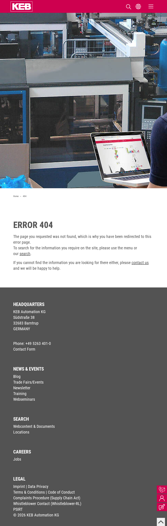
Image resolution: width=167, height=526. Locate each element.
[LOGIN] (162, 498)
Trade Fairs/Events (28, 382)
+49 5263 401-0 (38, 343)
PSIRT (18, 509)
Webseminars (24, 399)
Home (16, 196)
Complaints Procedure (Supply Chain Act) (46, 497)
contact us (140, 262)
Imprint (19, 486)
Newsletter (21, 387)
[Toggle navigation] (150, 6)
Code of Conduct (61, 492)
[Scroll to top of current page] (161, 522)
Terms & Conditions (29, 492)
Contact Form (24, 349)
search (25, 253)
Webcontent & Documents (34, 426)
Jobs (17, 459)
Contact (162, 489)
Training (19, 393)
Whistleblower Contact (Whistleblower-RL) (47, 503)
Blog (17, 376)
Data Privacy (38, 486)
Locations (21, 432)
